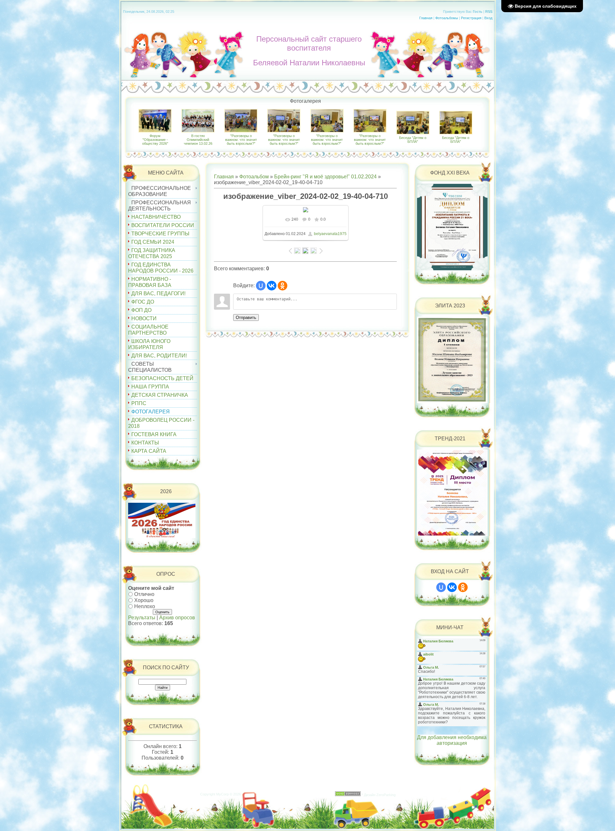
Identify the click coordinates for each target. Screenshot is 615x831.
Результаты (141, 617)
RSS (488, 11)
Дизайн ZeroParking (380, 795)
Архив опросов (177, 617)
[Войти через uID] (261, 285)
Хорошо (143, 600)
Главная (425, 18)
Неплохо (144, 606)
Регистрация (471, 18)
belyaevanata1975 (330, 234)
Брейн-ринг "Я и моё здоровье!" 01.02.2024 (325, 176)
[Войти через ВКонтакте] (271, 285)
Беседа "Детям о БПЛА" (412, 139)
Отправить (246, 317)
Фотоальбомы (446, 18)
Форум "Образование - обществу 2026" (155, 139)
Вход (488, 18)
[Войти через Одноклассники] (282, 285)
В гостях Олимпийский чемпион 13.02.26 (198, 139)
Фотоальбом (254, 176)
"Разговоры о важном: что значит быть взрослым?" (241, 139)
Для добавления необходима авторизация (452, 740)
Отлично (144, 594)
